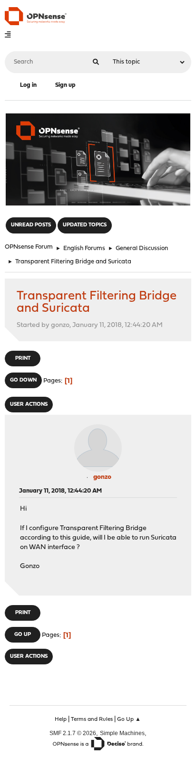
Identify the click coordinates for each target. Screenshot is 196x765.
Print (22, 358)
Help (61, 719)
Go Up (22, 634)
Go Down (23, 380)
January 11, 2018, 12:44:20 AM (60, 491)
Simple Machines (122, 733)
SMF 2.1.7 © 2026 (72, 733)
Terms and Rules (92, 719)
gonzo (102, 477)
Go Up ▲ (129, 719)
